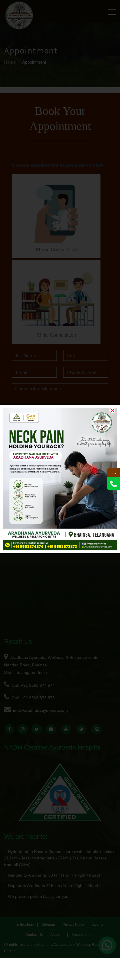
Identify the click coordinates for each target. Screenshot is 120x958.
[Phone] (113, 483)
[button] (112, 410)
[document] (60, 479)
